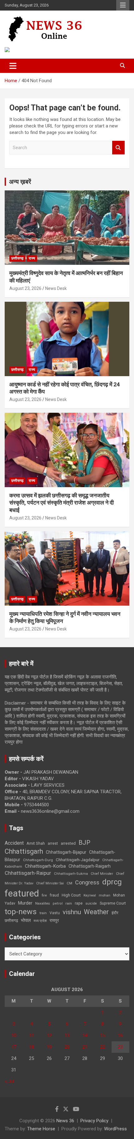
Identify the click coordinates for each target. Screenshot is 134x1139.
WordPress (115, 1129)
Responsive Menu (122, 5)
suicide (91, 903)
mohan (104, 895)
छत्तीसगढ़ (17, 258)
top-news (21, 911)
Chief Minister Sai (50, 883)
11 (31, 1035)
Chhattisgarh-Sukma (71, 874)
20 (67, 1047)
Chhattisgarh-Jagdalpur (77, 859)
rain (68, 903)
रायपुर (54, 920)
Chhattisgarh (24, 851)
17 (13, 1047)
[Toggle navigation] (13, 66)
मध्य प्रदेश (40, 921)
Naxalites (42, 903)
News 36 (65, 1120)
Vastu (55, 913)
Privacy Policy (94, 1120)
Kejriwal (90, 895)
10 (13, 1035)
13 (67, 1035)
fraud (54, 895)
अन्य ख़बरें (20, 181)
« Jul (9, 1081)
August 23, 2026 (25, 288)
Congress (87, 882)
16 (120, 1035)
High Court (71, 895)
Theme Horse (41, 1129)
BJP (84, 842)
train (43, 913)
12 (49, 1035)
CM (69, 883)
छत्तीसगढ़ (11, 920)
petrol (58, 903)
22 (102, 1047)
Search (118, 148)
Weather (96, 912)
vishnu (72, 912)
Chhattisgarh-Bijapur (66, 852)
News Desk (56, 288)
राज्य (32, 258)
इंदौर (115, 912)
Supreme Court (113, 903)
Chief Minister (102, 874)
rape (79, 903)
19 (49, 1047)
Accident (14, 843)
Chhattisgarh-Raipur (28, 873)
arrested (68, 843)
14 (84, 1035)
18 (31, 1047)
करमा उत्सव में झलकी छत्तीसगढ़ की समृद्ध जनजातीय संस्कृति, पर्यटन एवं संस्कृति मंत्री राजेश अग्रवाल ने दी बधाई (61, 502)
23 (120, 1047)
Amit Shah (35, 843)
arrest (53, 843)
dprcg (112, 882)
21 (84, 1047)
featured (22, 893)
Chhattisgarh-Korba (45, 866)
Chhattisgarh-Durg (38, 860)
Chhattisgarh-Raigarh (90, 866)
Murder (25, 903)
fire (44, 895)
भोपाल (26, 920)
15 (102, 1035)
